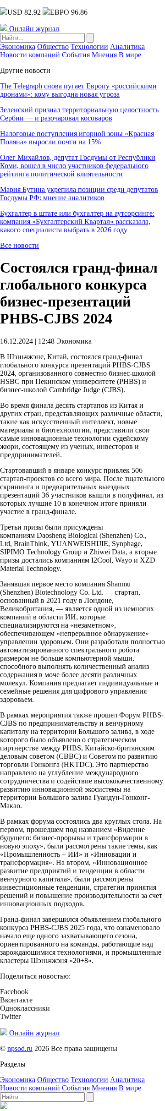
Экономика (17, 46)
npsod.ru (20, 1048)
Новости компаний (30, 55)
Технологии (89, 46)
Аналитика (127, 46)
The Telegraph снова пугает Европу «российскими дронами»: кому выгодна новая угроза (78, 90)
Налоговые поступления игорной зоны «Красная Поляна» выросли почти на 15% (77, 138)
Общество (53, 46)
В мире (130, 55)
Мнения (104, 55)
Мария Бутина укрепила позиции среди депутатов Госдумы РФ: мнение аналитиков (79, 194)
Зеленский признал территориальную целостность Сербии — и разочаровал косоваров (79, 114)
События (76, 55)
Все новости (19, 245)
